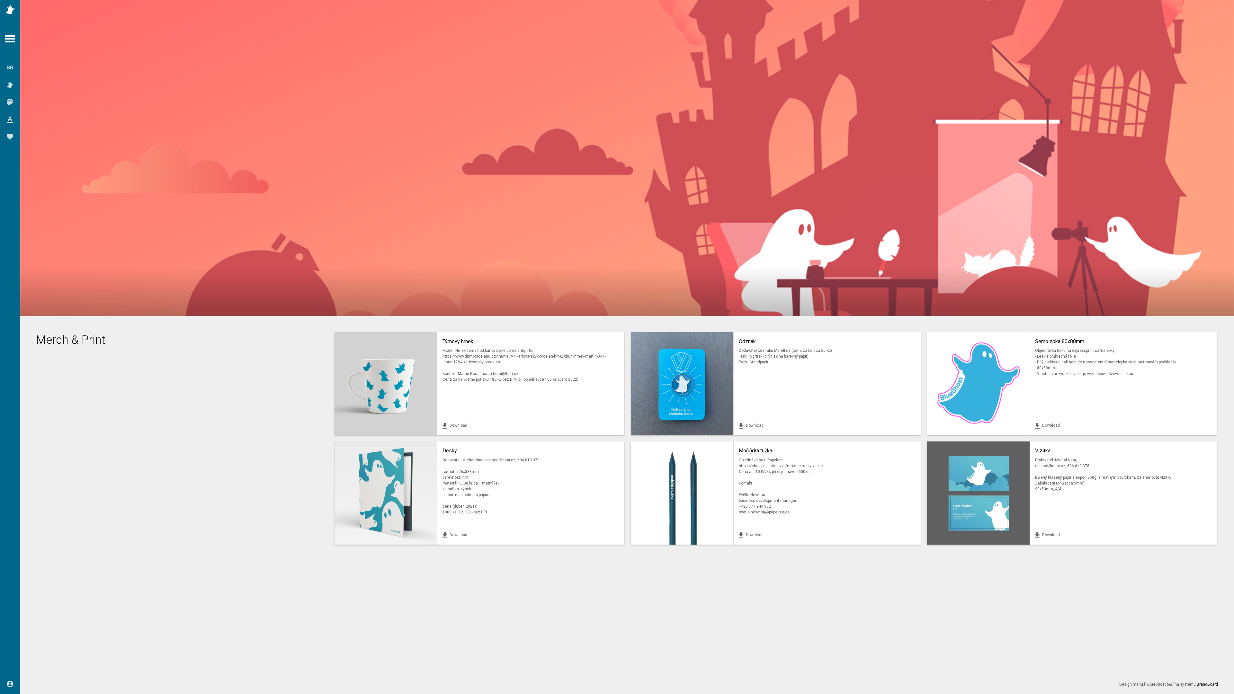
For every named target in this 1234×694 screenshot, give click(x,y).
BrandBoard (1207, 684)
